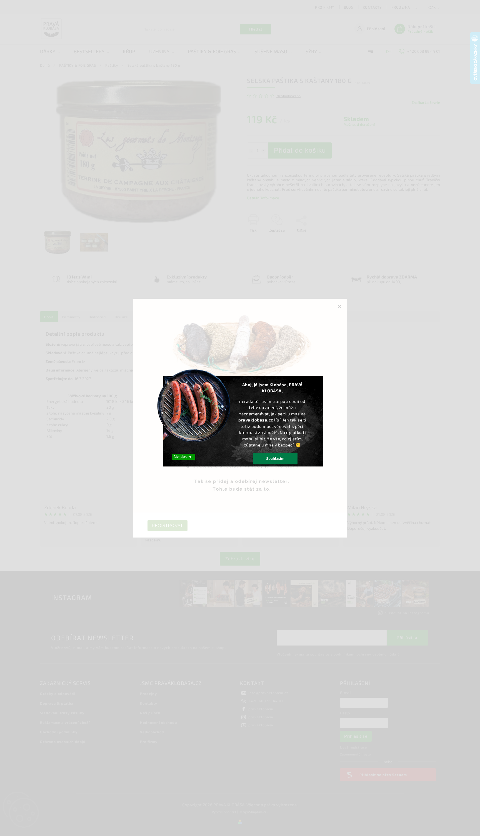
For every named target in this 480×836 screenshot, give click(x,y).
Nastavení (184, 457)
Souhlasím (275, 458)
